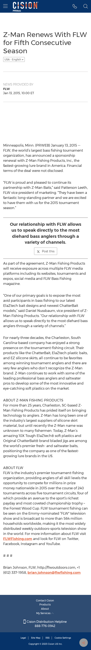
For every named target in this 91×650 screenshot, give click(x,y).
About (45, 608)
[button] (74, 6)
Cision (51, 644)
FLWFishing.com (17, 539)
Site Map (35, 637)
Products (45, 604)
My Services (43, 613)
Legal (23, 637)
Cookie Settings (63, 637)
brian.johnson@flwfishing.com (54, 573)
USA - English (13, 59)
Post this (48, 251)
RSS (48, 637)
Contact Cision (45, 600)
